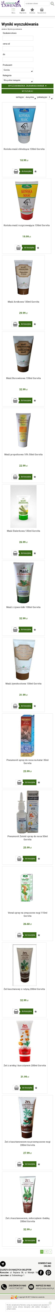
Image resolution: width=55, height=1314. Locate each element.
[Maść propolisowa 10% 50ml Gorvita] (23, 430)
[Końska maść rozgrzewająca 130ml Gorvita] (26, 201)
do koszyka (27, 171)
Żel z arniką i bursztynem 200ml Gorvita (25, 1065)
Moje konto (22, 13)
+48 (16, 1288)
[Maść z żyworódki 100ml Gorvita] (23, 582)
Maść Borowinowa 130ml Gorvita (23, 378)
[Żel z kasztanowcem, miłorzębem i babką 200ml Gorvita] (27, 1193)
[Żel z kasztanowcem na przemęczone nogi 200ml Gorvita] (27, 1117)
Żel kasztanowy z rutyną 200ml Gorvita (24, 989)
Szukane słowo (9, 33)
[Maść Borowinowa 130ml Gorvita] (23, 353)
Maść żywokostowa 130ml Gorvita (23, 683)
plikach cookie (11, 1309)
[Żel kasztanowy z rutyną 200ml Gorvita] (24, 964)
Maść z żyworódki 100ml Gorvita (23, 607)
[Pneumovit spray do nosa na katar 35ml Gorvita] (27, 735)
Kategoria (7, 75)
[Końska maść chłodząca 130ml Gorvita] (24, 124)
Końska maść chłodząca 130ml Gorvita (24, 149)
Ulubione (32, 13)
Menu (13, 13)
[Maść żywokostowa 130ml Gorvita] (23, 659)
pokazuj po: (42, 97)
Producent (7, 65)
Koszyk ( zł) (42, 13)
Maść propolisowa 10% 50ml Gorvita (23, 454)
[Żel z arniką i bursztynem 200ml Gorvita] (24, 1041)
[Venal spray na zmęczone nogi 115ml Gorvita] (27, 888)
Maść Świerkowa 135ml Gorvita (23, 531)
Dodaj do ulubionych (35, 171)
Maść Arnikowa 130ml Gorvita (23, 301)
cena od (6, 44)
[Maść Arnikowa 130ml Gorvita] (23, 277)
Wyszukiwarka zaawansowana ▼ (27, 86)
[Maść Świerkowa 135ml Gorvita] (23, 506)
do (4, 54)
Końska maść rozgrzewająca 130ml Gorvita (27, 225)
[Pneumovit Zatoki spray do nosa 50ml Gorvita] (27, 812)
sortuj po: (20, 97)
